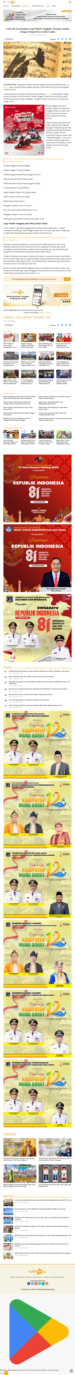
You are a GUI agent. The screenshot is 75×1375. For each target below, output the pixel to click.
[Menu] (4, 2)
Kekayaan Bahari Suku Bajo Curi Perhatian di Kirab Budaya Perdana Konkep (55, 397)
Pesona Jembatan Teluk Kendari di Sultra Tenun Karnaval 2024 (18, 408)
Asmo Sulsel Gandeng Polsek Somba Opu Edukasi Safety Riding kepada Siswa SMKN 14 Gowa (43, 1200)
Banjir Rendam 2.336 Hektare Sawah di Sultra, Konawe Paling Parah (11, 381)
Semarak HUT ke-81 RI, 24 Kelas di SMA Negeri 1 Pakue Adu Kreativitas (31, 694)
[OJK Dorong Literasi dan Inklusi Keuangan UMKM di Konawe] (64, 374)
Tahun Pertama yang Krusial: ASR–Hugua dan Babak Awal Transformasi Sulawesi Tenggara (55, 1159)
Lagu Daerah (27, 317)
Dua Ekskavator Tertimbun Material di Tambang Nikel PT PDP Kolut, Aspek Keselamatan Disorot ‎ (38, 689)
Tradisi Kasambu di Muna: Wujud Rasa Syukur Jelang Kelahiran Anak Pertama (55, 419)
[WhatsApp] (39, 1283)
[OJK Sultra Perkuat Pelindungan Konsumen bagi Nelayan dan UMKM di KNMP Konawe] (46, 356)
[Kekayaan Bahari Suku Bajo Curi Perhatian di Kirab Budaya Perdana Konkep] (28, 434)
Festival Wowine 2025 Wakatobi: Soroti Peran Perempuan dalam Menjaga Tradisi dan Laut (17, 403)
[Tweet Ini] (62, 39)
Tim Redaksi (20, 1277)
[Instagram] (36, 1283)
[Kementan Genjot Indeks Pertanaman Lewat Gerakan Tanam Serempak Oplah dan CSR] (11, 356)
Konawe (49, 94)
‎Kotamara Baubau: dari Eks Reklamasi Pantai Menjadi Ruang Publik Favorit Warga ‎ (40, 1209)
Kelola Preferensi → (46, 312)
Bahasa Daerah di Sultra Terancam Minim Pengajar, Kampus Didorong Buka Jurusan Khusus (43, 1253)
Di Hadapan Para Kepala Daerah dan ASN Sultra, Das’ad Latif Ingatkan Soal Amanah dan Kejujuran (42, 1218)
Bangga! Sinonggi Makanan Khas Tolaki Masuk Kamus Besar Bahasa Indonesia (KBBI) (28, 345)
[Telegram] (43, 1283)
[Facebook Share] (58, 39)
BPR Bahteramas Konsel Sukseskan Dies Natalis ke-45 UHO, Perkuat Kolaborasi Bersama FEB (43, 1235)
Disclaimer (46, 1277)
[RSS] (46, 1283)
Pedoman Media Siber (58, 1277)
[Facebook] (28, 1283)
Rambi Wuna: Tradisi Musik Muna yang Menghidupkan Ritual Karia (51, 403)
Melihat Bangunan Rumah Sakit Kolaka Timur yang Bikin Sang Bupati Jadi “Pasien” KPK (19, 1185)
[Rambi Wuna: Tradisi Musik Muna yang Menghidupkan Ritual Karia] (64, 434)
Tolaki (48, 317)
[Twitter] (32, 1283)
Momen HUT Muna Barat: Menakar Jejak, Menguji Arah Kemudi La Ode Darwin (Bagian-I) (18, 1159)
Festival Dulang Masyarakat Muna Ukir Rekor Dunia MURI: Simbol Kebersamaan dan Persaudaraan (19, 397)
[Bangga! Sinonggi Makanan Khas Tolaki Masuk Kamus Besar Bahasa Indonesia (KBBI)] (28, 337)
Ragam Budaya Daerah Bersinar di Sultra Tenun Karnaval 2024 (53, 408)
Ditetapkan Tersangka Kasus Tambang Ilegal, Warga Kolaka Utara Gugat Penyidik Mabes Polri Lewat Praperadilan (39, 682)
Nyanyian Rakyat (39, 317)
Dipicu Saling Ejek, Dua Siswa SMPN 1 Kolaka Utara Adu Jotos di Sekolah (31, 676)
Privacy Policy (37, 1277)
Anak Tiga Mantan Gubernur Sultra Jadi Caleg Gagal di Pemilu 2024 (55, 1185)
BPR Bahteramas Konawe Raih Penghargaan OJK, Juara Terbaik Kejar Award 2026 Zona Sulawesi (11, 345)
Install (2, 1373)
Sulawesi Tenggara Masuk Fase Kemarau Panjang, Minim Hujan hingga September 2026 (35, 705)
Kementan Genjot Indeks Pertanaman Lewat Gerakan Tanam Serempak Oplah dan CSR (10, 363)
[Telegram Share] (66, 39)
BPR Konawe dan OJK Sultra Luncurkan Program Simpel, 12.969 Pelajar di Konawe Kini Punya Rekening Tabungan (28, 363)
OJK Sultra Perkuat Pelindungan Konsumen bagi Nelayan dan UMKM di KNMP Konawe (46, 363)
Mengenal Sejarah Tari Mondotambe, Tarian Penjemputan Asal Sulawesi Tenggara (16, 419)
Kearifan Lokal (8, 317)
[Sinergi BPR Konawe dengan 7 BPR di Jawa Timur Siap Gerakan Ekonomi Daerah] (64, 356)
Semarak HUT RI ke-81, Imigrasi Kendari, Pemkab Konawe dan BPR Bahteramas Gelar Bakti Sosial (63, 345)
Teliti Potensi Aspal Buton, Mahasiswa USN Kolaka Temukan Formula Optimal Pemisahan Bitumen (42, 1227)
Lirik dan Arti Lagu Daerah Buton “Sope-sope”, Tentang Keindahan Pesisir (53, 414)
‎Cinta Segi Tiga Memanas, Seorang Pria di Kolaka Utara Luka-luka (29, 700)
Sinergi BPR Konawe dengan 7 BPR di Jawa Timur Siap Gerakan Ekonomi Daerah (63, 363)
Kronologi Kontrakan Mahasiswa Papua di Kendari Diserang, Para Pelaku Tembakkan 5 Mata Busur (39, 671)
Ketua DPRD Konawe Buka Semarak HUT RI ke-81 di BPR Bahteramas (46, 345)
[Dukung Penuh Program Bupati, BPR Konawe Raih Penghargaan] (46, 374)
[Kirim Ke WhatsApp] (70, 39)
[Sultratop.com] (11, 2)
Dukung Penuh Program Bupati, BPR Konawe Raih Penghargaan (46, 381)
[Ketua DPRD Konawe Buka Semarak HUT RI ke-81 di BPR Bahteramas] (46, 337)
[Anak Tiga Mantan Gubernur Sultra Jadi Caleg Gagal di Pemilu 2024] (55, 1173)
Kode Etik (29, 1277)
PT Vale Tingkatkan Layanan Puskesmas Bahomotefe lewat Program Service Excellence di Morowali (28, 382)
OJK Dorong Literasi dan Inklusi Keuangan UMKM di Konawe (63, 381)
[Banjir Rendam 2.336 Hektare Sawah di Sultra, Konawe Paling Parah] (11, 374)
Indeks (13, 1277)
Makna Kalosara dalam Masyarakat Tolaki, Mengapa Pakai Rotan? (19, 414)
